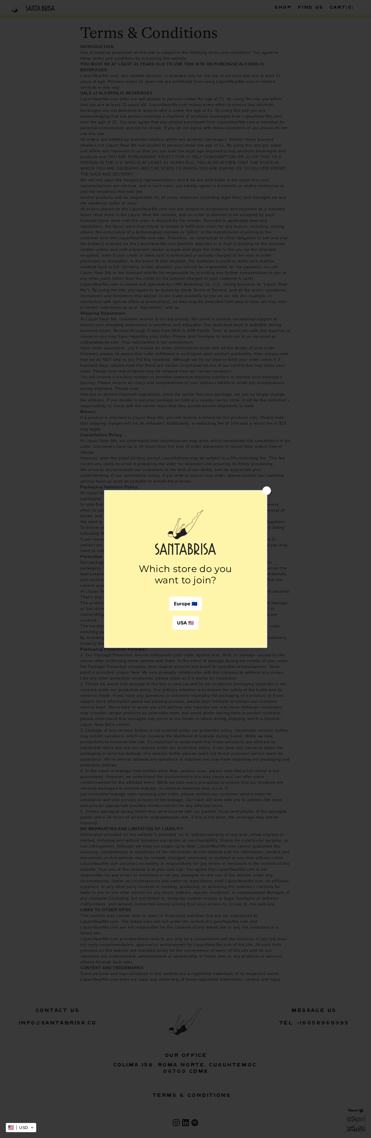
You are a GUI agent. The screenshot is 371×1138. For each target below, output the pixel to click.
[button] (21, 1127)
